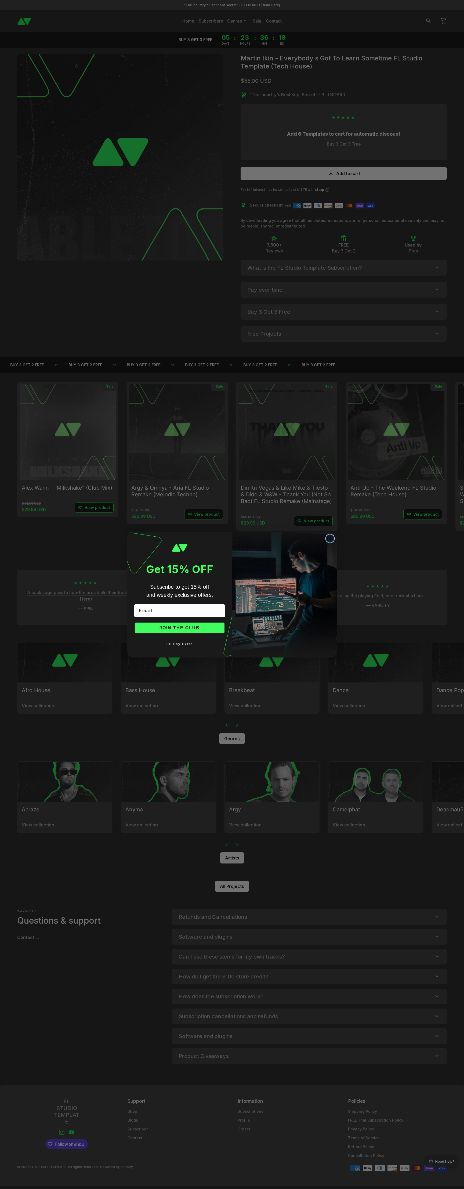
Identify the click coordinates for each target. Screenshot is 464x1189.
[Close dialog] (330, 538)
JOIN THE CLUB (180, 628)
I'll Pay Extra (179, 644)
